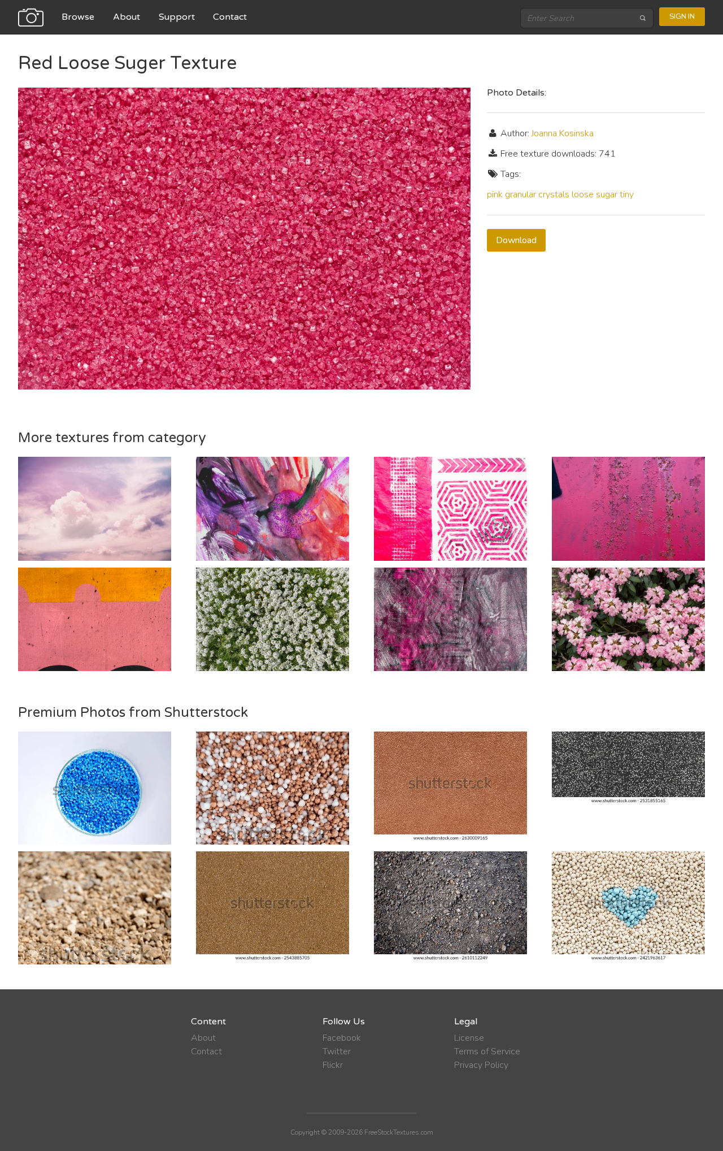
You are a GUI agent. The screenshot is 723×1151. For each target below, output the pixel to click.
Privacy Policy (481, 1065)
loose (583, 194)
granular (520, 194)
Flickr (333, 1065)
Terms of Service (487, 1051)
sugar (606, 194)
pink (495, 194)
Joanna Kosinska (563, 133)
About (126, 17)
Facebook (342, 1038)
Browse (78, 17)
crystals (553, 194)
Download (516, 240)
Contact (230, 17)
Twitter (337, 1051)
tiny (627, 194)
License (469, 1038)
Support (177, 17)
